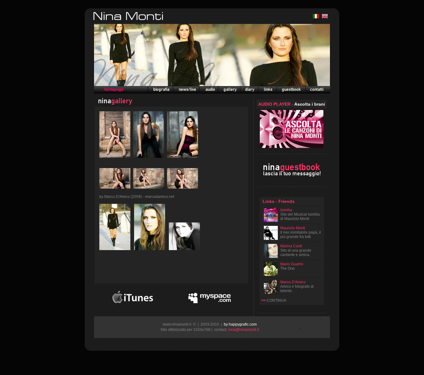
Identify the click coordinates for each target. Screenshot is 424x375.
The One (287, 268)
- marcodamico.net (158, 196)
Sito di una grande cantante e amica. (295, 252)
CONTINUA (276, 300)
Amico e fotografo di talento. (297, 286)
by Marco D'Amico (115, 196)
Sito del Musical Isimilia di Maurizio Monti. (300, 216)
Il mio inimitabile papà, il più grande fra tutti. (300, 232)
